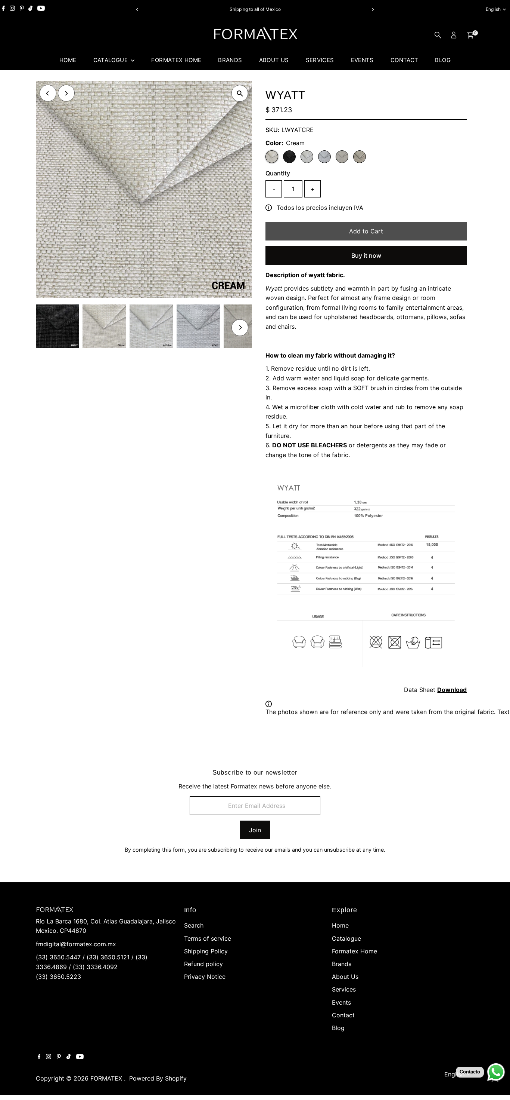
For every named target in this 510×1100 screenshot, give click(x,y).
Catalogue (111, 60)
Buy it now (366, 255)
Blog (443, 60)
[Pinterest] (22, 9)
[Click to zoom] (239, 93)
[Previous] (137, 9)
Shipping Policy (206, 951)
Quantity (277, 173)
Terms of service (207, 938)
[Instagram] (12, 9)
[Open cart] (470, 35)
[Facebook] (3, 9)
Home (68, 60)
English (493, 9)
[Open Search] (438, 35)
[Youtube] (41, 9)
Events (362, 60)
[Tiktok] (30, 9)
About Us (274, 60)
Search (193, 925)
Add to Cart (366, 231)
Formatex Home (176, 60)
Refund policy (203, 964)
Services (320, 60)
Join (255, 830)
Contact (405, 60)
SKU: (272, 130)
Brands (230, 60)
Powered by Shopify (158, 1078)
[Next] (372, 9)
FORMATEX (107, 1078)
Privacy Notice (205, 976)
